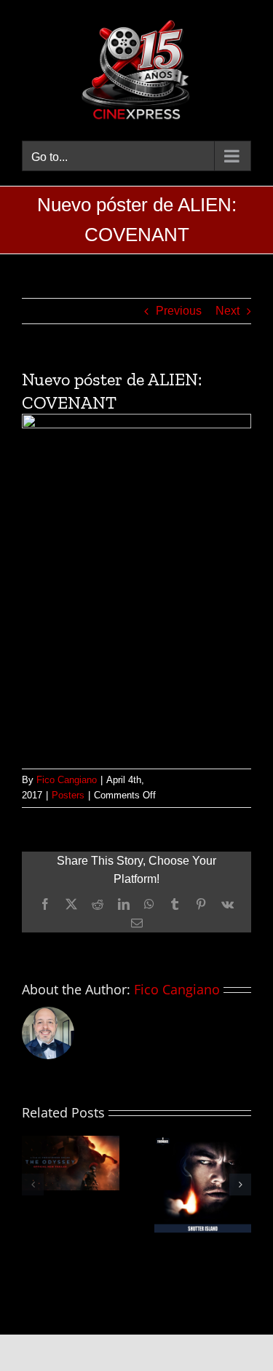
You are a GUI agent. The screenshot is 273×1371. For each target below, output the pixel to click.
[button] (33, 1184)
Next (227, 311)
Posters (68, 795)
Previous (179, 311)
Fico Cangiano (66, 779)
